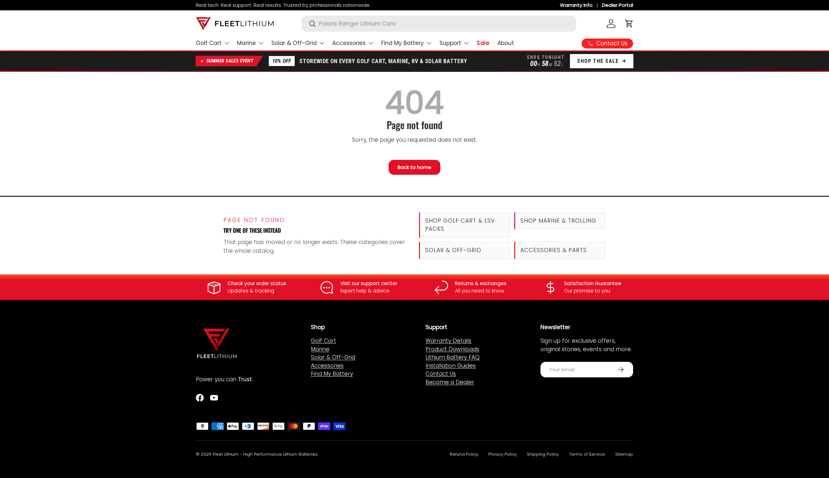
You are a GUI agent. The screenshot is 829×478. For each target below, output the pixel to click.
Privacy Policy (502, 454)
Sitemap (624, 454)
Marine (246, 43)
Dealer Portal (617, 5)
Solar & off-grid (453, 250)
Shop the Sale (598, 61)
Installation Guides (451, 366)
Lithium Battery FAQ (453, 357)
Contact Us (441, 374)
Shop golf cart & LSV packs (460, 225)
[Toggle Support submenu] (466, 43)
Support (450, 43)
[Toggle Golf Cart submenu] (227, 43)
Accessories (349, 43)
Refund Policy (464, 454)
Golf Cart (208, 43)
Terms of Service (587, 454)
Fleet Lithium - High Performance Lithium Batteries (265, 454)
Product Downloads (452, 349)
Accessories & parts (553, 250)
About (505, 43)
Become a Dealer (450, 382)
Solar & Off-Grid (294, 43)
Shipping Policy (543, 454)
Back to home (414, 167)
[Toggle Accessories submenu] (371, 43)
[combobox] (438, 24)
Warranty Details (448, 341)
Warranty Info (576, 5)
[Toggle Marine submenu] (261, 43)
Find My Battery (402, 43)
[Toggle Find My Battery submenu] (429, 43)
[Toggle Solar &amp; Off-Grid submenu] (322, 43)
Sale (483, 43)
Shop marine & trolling (558, 221)
